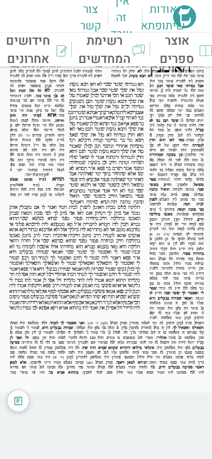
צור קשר (90, 17)
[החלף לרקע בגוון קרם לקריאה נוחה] (18, 401)
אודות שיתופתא (163, 17)
